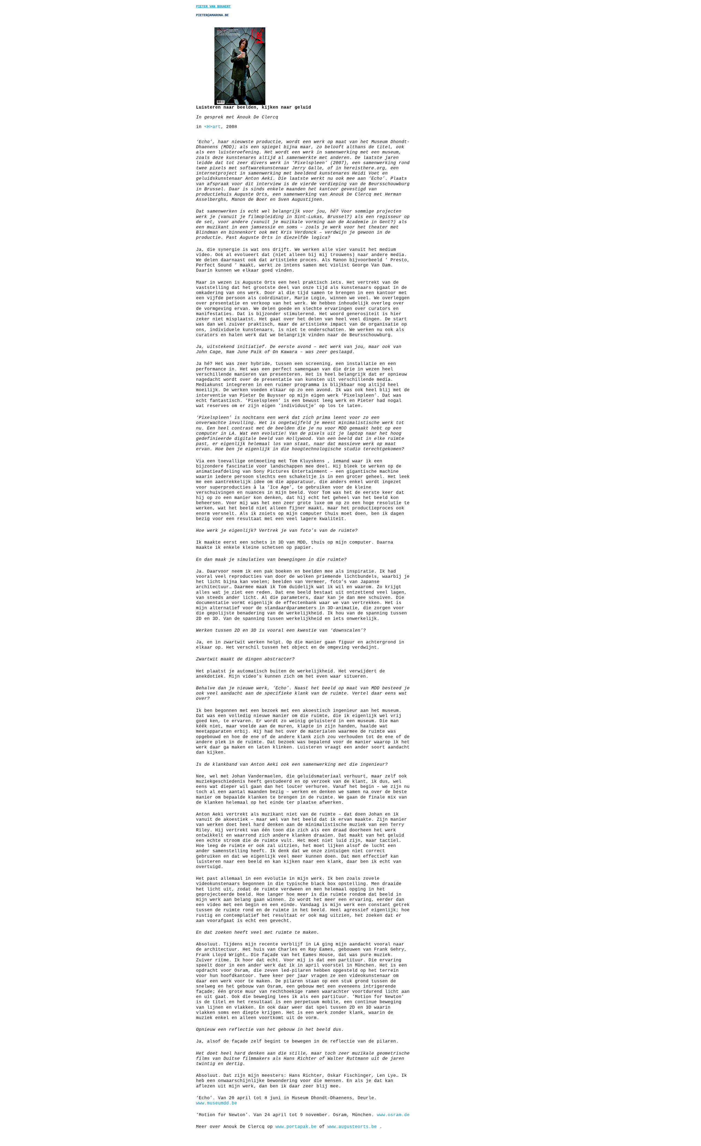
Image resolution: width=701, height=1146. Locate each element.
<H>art (212, 126)
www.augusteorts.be (353, 1126)
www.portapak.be (296, 1126)
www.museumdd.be (216, 1103)
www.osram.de (393, 1115)
